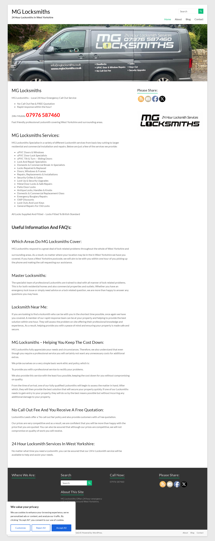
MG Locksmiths (31, 11)
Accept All (61, 527)
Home (167, 19)
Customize (20, 527)
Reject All (41, 527)
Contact (199, 19)
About (178, 19)
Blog (188, 19)
